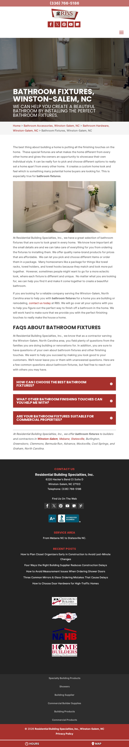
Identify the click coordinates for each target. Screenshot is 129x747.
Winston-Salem (47, 438)
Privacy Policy (64, 733)
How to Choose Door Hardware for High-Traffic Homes (65, 583)
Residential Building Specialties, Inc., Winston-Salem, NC (69, 728)
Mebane (64, 438)
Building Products (64, 711)
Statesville (77, 438)
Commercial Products (64, 719)
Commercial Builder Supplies (64, 703)
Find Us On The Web (64, 498)
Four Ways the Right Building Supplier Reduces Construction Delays (65, 565)
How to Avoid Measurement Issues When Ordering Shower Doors (65, 571)
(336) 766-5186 (64, 3)
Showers (64, 686)
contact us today (40, 303)
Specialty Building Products (64, 678)
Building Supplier (64, 694)
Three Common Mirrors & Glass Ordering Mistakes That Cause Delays (65, 577)
